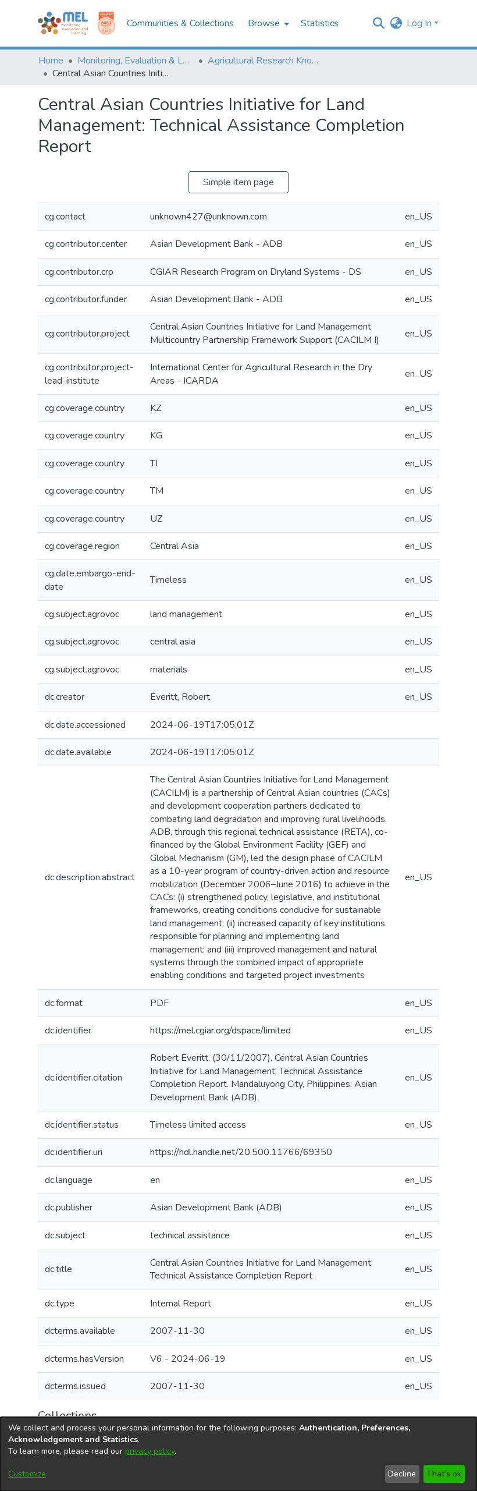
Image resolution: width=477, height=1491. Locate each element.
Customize (27, 1473)
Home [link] (50, 60)
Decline (402, 1473)
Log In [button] (420, 23)
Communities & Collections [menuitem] (180, 23)
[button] (378, 23)
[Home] (63, 23)
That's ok (443, 1473)
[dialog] (238, 1454)
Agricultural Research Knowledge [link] (266, 60)
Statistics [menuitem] (320, 23)
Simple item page (238, 182)
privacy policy (150, 1451)
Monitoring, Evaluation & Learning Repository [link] (135, 60)
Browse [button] (264, 23)
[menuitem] (267, 23)
